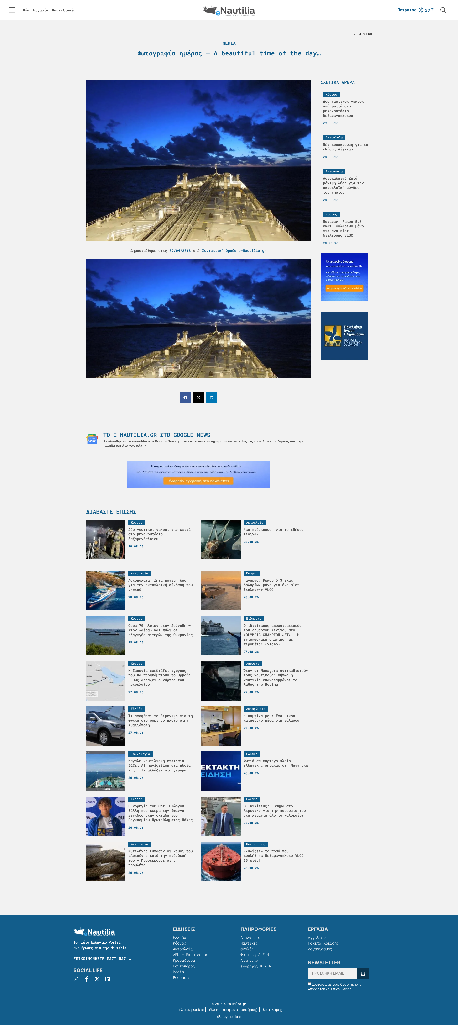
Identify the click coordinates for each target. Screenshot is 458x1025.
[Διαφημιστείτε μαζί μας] (198, 474)
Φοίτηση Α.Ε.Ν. (255, 954)
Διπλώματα (250, 937)
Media (229, 43)
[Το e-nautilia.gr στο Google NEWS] (92, 439)
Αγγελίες (317, 937)
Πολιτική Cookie (189, 1009)
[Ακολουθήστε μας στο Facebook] (86, 979)
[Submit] (363, 973)
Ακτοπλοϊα (183, 948)
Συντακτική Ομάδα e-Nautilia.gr (234, 250)
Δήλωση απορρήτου (221, 1009)
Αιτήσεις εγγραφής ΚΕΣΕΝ (255, 963)
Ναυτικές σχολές (249, 945)
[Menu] (12, 10)
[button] (185, 397)
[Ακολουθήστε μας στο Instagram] (76, 979)
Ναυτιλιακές (64, 10)
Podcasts (182, 977)
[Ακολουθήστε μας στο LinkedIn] (107, 979)
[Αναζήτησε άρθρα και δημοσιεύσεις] (443, 10)
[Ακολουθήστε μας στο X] (97, 979)
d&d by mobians (229, 1016)
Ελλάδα (179, 937)
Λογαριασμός (320, 948)
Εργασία (40, 10)
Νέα (26, 10)
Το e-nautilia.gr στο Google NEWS (156, 435)
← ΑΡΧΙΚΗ (363, 34)
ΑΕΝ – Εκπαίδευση (190, 954)
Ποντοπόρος (184, 965)
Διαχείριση (247, 1009)
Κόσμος (179, 942)
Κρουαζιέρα (184, 960)
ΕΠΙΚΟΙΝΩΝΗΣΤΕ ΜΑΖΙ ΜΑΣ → (102, 958)
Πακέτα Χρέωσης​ (323, 942)
